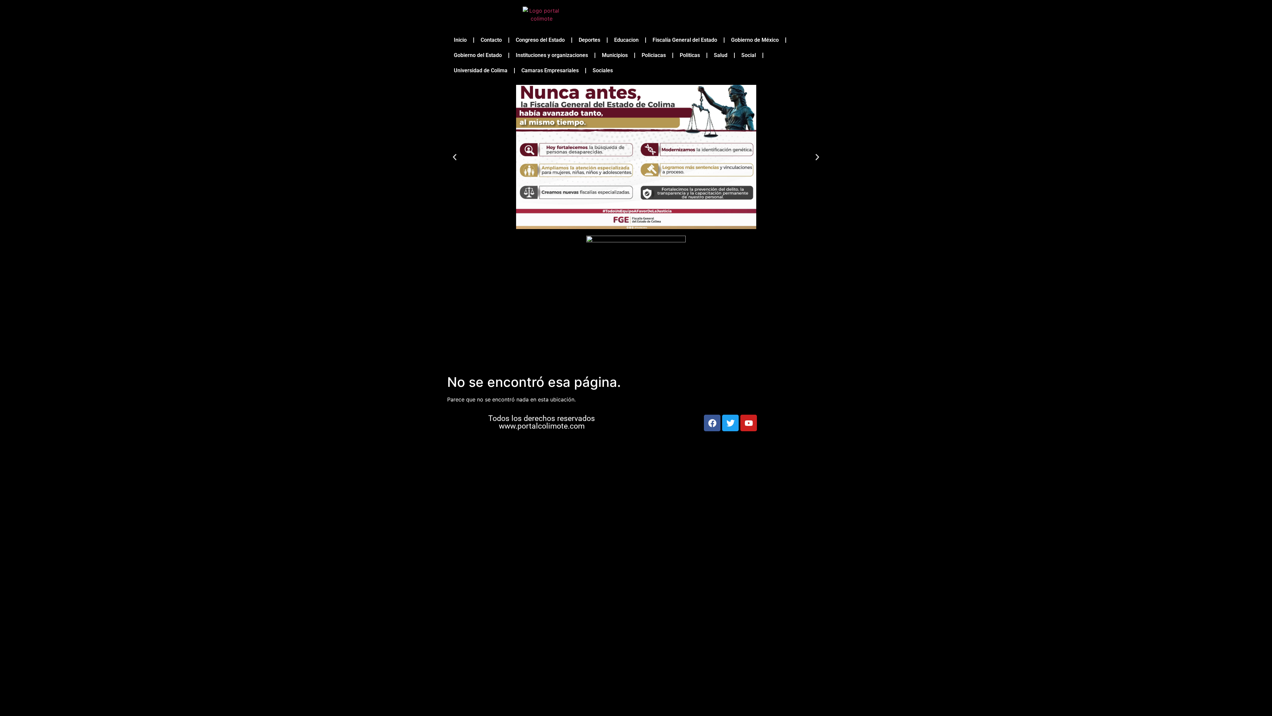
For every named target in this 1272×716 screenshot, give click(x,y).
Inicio (460, 40)
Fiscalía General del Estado (685, 40)
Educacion (626, 40)
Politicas (690, 55)
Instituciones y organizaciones (552, 55)
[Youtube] (748, 423)
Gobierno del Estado (478, 55)
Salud (720, 55)
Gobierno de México (755, 40)
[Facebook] (712, 423)
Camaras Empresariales (550, 70)
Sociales (603, 70)
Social (748, 55)
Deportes (589, 40)
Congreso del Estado (540, 40)
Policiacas (654, 55)
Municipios (615, 55)
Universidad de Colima (480, 70)
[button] (454, 157)
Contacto (491, 40)
